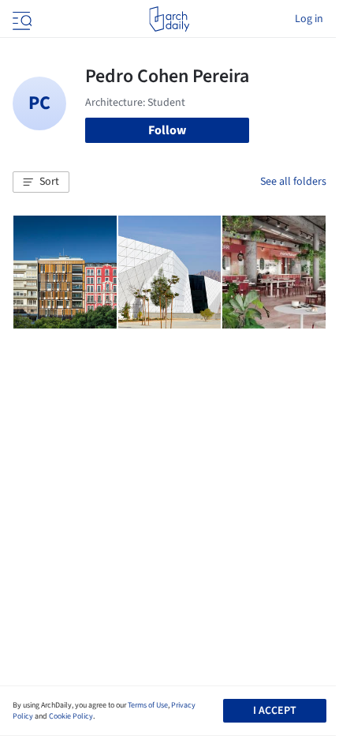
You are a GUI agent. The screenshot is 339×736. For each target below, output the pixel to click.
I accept (274, 711)
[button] (41, 182)
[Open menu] (20, 19)
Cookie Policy (71, 716)
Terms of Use (148, 705)
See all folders (293, 182)
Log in (309, 18)
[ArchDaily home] (169, 19)
